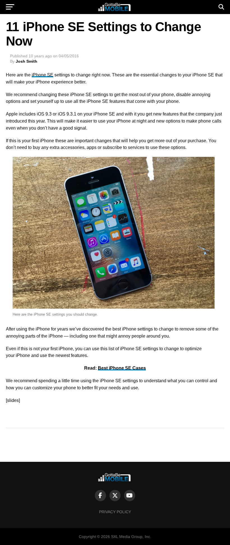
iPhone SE (42, 75)
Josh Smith (26, 61)
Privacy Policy (115, 512)
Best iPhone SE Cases (122, 368)
